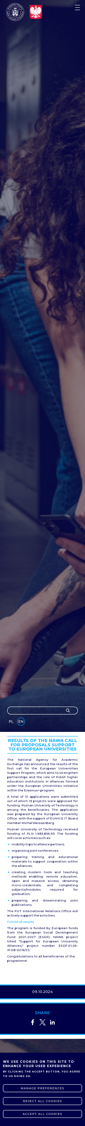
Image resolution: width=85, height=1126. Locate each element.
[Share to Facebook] (32, 1022)
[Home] (15, 12)
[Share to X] (42, 1022)
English (21, 722)
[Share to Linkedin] (52, 1022)
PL (11, 721)
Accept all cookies (42, 1114)
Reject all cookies (42, 1101)
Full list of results (20, 922)
